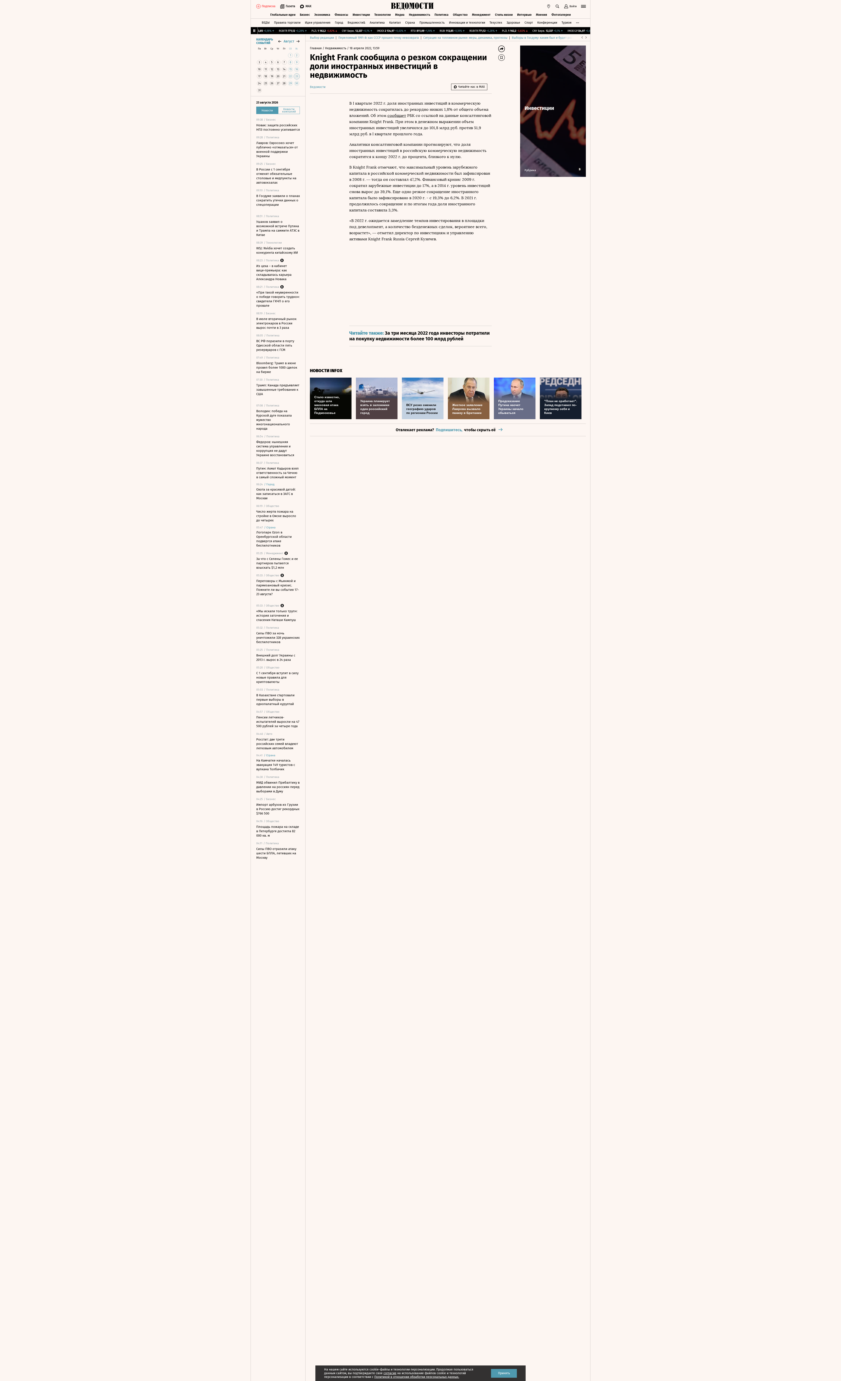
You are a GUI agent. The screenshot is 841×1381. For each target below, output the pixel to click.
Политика (442, 15)
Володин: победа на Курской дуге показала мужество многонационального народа (274, 420)
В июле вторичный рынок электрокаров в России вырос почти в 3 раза (276, 323)
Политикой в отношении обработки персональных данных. (416, 1377)
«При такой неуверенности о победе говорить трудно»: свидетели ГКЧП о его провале (278, 299)
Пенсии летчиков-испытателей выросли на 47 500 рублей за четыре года (277, 721)
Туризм (566, 23)
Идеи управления (317, 23)
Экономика (322, 15)
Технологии (382, 15)
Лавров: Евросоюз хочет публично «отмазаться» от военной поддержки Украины (277, 149)
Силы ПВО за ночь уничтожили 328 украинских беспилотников (278, 637)
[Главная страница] (412, 6)
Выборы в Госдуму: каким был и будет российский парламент (556, 38)
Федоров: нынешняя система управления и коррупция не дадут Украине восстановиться (275, 448)
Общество (460, 15)
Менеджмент (481, 15)
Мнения (541, 15)
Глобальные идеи (282, 15)
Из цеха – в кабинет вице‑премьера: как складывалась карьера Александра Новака (274, 272)
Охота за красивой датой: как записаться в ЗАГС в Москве (276, 493)
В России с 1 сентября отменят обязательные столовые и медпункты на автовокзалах (276, 176)
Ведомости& (356, 23)
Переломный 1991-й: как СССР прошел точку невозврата (378, 38)
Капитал (395, 23)
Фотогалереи (561, 15)
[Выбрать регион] (548, 6)
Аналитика (377, 23)
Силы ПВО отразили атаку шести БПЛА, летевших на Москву (276, 853)
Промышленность (432, 23)
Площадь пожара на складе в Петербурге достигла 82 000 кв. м (277, 831)
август (289, 41)
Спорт (529, 23)
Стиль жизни (504, 15)
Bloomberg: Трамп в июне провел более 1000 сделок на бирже (276, 367)
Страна (410, 23)
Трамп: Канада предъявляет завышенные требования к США (277, 389)
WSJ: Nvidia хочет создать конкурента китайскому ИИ (277, 250)
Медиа (400, 15)
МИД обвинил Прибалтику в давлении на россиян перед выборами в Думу (278, 787)
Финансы (341, 15)
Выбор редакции (322, 38)
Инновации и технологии (467, 23)
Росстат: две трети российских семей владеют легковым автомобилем (277, 743)
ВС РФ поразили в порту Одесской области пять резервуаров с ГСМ (275, 345)
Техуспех (495, 23)
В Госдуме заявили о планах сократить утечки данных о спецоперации (278, 200)
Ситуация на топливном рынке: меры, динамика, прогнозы (465, 38)
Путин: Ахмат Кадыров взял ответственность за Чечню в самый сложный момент (277, 472)
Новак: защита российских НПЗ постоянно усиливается (278, 127)
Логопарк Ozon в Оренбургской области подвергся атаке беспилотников (274, 538)
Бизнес (305, 15)
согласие (389, 1373)
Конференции (547, 23)
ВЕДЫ (266, 23)
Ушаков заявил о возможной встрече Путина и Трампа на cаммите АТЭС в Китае (277, 228)
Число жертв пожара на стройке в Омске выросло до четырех (276, 516)
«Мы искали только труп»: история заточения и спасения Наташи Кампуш (276, 615)
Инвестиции (361, 15)
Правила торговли (287, 23)
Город (339, 23)
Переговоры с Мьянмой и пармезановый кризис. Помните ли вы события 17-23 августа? (277, 587)
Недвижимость (419, 15)
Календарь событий (264, 41)
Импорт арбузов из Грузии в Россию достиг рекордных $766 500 (277, 809)
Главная (316, 48)
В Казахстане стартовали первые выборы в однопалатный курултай (275, 699)
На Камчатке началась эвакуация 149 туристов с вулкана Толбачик (275, 764)
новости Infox (326, 370)
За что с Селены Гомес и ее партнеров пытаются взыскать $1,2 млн (277, 563)
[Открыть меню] (583, 6)
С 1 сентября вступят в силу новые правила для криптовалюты (277, 677)
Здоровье (513, 23)
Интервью (524, 15)
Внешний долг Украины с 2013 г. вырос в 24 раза (275, 657)
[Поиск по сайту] (557, 6)
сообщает (396, 115)
